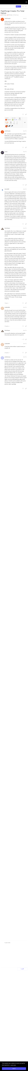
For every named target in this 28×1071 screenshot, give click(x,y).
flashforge (16, 14)
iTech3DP (7, 189)
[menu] (25, 6)
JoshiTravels (7, 18)
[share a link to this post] (26, 114)
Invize (6, 151)
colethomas (7, 357)
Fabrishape (7, 228)
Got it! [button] (14, 1068)
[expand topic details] (25, 122)
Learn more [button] (13, 1065)
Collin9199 (7, 307)
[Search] (23, 6)
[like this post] (23, 114)
